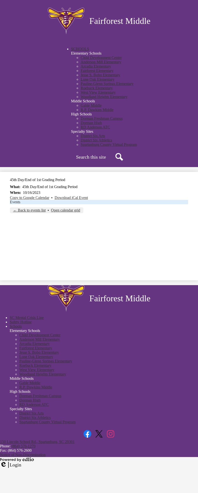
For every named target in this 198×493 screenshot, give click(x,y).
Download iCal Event (71, 198)
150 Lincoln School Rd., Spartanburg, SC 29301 (37, 442)
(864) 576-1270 (23, 446)
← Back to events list (29, 210)
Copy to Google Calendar (29, 198)
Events (15, 202)
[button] (80, 49)
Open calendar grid (65, 210)
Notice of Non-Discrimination (23, 455)
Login (10, 465)
